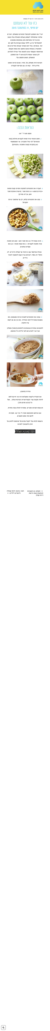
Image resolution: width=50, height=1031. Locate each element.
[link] (38, 7)
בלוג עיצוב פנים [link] (39, 19)
